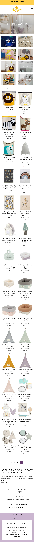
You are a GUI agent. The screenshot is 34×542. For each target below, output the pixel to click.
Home (13, 21)
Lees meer (4, 482)
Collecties (19, 21)
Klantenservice (16, 514)
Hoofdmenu (17, 518)
